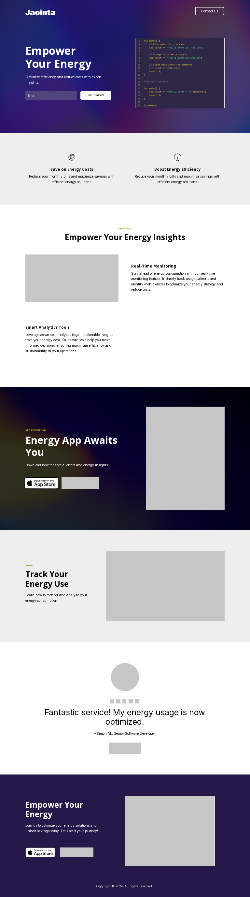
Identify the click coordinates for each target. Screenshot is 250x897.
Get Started (96, 95)
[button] (165, 585)
